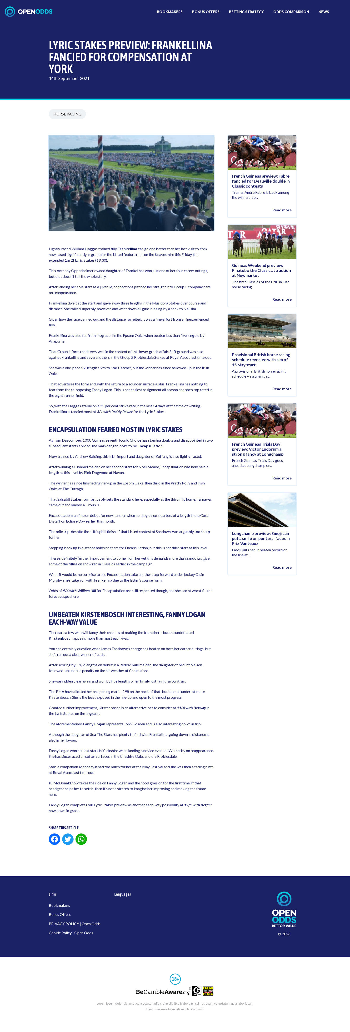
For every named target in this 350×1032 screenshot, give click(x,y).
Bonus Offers (60, 914)
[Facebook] (55, 839)
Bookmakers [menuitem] (170, 12)
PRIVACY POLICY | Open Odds (74, 923)
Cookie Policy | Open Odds (71, 932)
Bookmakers (59, 905)
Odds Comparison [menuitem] (291, 12)
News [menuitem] (324, 12)
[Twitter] (68, 839)
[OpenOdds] (28, 12)
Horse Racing (67, 114)
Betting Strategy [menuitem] (246, 12)
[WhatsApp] (81, 839)
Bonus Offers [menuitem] (206, 12)
